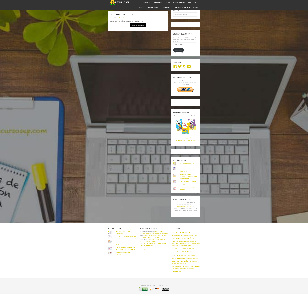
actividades (181, 232)
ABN (173, 233)
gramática (197, 243)
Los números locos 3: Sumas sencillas (185, 140)
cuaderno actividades (190, 241)
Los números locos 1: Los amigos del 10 (185, 137)
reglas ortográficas (194, 263)
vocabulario (176, 271)
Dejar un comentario (128, 17)
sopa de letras (190, 266)
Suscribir (178, 50)
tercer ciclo (183, 268)
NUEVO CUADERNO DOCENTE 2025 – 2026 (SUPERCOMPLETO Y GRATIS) (188, 182)
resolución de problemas (176, 266)
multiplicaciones (185, 255)
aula (189, 232)
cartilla (193, 233)
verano (192, 268)
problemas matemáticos (179, 264)
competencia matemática (183, 238)
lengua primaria (178, 248)
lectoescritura (182, 245)
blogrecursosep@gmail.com (184, 206)
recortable (188, 263)
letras (186, 248)
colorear (194, 235)
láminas (191, 248)
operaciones (176, 258)
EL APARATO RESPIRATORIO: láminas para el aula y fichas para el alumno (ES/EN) (188, 176)
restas (184, 266)
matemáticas (176, 252)
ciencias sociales (188, 235)
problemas (193, 261)
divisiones (185, 243)
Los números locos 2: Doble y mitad (185, 138)
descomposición (179, 243)
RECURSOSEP (120, 2)
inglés (173, 245)
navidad (193, 255)
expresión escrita (191, 243)
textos (188, 268)
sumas (197, 266)
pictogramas (175, 261)
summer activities (138, 25)
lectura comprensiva (195, 245)
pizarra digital (184, 261)
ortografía (195, 258)
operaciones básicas (186, 258)
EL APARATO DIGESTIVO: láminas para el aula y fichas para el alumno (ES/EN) (188, 169)
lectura (188, 245)
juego (176, 245)
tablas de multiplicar (176, 268)
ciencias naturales (177, 235)
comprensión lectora (179, 241)
